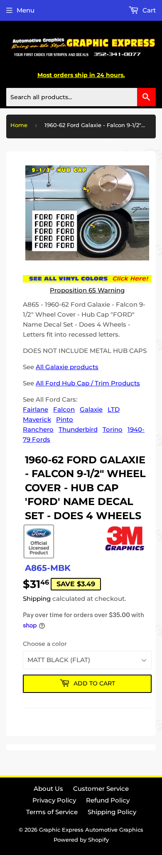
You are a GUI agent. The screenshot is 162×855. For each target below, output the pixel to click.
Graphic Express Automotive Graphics (91, 829)
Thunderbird (78, 429)
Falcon (64, 409)
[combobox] (81, 97)
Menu (25, 10)
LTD (114, 409)
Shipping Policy (112, 812)
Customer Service (101, 788)
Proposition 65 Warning (87, 290)
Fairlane (35, 409)
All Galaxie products (67, 367)
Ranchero (38, 429)
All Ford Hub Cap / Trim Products (88, 383)
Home (18, 125)
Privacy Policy (54, 800)
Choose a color (45, 644)
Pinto (64, 419)
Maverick (37, 419)
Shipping (37, 598)
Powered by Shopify (81, 839)
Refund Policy (108, 800)
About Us (48, 788)
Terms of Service (52, 812)
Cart (148, 10)
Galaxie (91, 409)
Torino (113, 429)
